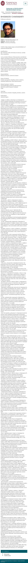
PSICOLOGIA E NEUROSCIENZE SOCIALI (13, 12)
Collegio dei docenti (6, 13)
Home (2, 12)
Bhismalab (6, 554)
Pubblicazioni (7, 555)
